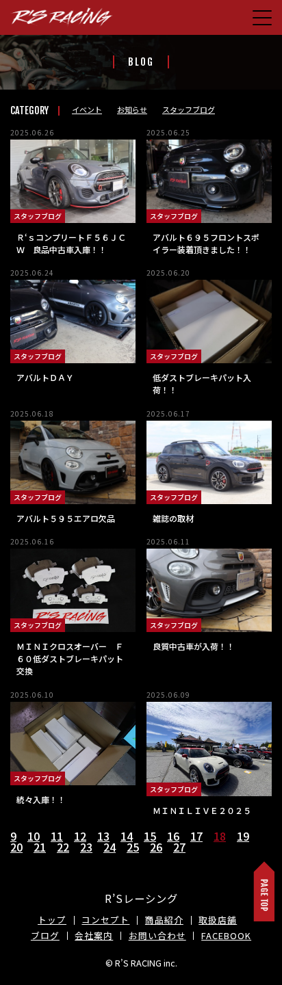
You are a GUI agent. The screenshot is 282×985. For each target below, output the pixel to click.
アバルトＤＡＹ (45, 377)
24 (109, 847)
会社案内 (94, 935)
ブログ (45, 935)
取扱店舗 (217, 919)
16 (173, 836)
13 (103, 836)
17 (196, 836)
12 (80, 836)
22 (63, 847)
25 (133, 847)
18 (220, 836)
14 (126, 836)
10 (33, 836)
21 (40, 847)
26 (156, 847)
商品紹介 (164, 919)
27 (179, 847)
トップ (52, 919)
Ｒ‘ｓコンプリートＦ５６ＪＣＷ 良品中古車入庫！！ (71, 243)
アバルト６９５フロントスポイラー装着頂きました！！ (206, 243)
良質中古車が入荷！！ (194, 646)
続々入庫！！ (41, 799)
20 (16, 847)
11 (57, 836)
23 (86, 847)
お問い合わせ (157, 935)
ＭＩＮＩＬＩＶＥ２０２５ (202, 810)
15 (150, 836)
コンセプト (105, 919)
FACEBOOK (226, 935)
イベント (87, 110)
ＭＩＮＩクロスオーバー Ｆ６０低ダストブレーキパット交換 (69, 658)
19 (243, 836)
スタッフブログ (188, 110)
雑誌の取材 (173, 518)
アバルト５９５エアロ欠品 (65, 518)
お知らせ (132, 110)
